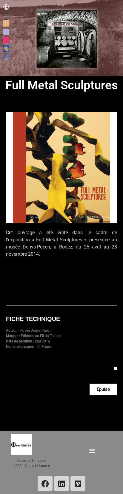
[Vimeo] (77, 483)
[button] (5, 14)
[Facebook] (45, 483)
